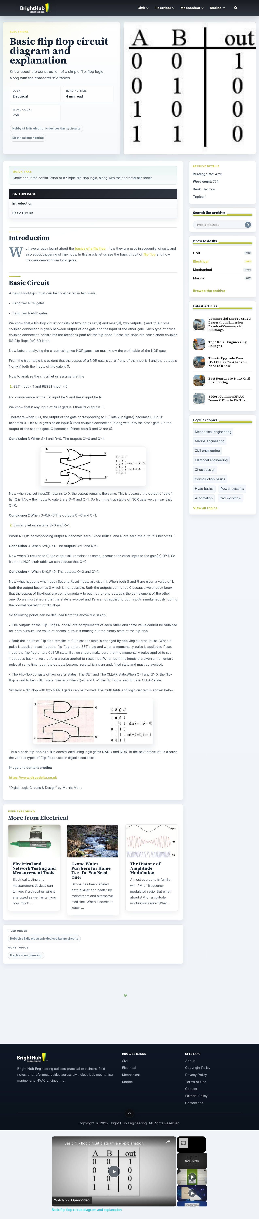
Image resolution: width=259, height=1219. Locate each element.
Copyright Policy (197, 1068)
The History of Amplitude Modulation (145, 868)
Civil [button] (142, 8)
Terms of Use (195, 1082)
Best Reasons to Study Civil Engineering (229, 380)
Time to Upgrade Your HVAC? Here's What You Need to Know (227, 362)
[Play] (192, 1177)
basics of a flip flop (90, 248)
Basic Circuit (22, 213)
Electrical (19, 31)
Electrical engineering (28, 137)
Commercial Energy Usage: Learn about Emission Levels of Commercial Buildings (229, 324)
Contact (191, 1089)
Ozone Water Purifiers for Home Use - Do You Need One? (91, 870)
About (190, 1061)
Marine (222, 278)
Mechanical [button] (190, 8)
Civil (222, 253)
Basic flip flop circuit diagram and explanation (104, 1143)
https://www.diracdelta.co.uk (33, 778)
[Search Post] (248, 225)
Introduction (22, 203)
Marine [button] (216, 8)
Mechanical (222, 270)
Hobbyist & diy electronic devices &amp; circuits (46, 128)
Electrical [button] (163, 8)
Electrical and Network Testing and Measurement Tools (34, 868)
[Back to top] (129, 1113)
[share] (168, 1141)
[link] (58, 1143)
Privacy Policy (196, 1075)
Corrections (194, 1103)
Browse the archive (209, 291)
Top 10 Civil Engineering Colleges (227, 344)
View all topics (205, 508)
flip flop (149, 254)
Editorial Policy (196, 1096)
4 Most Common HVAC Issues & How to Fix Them (228, 398)
